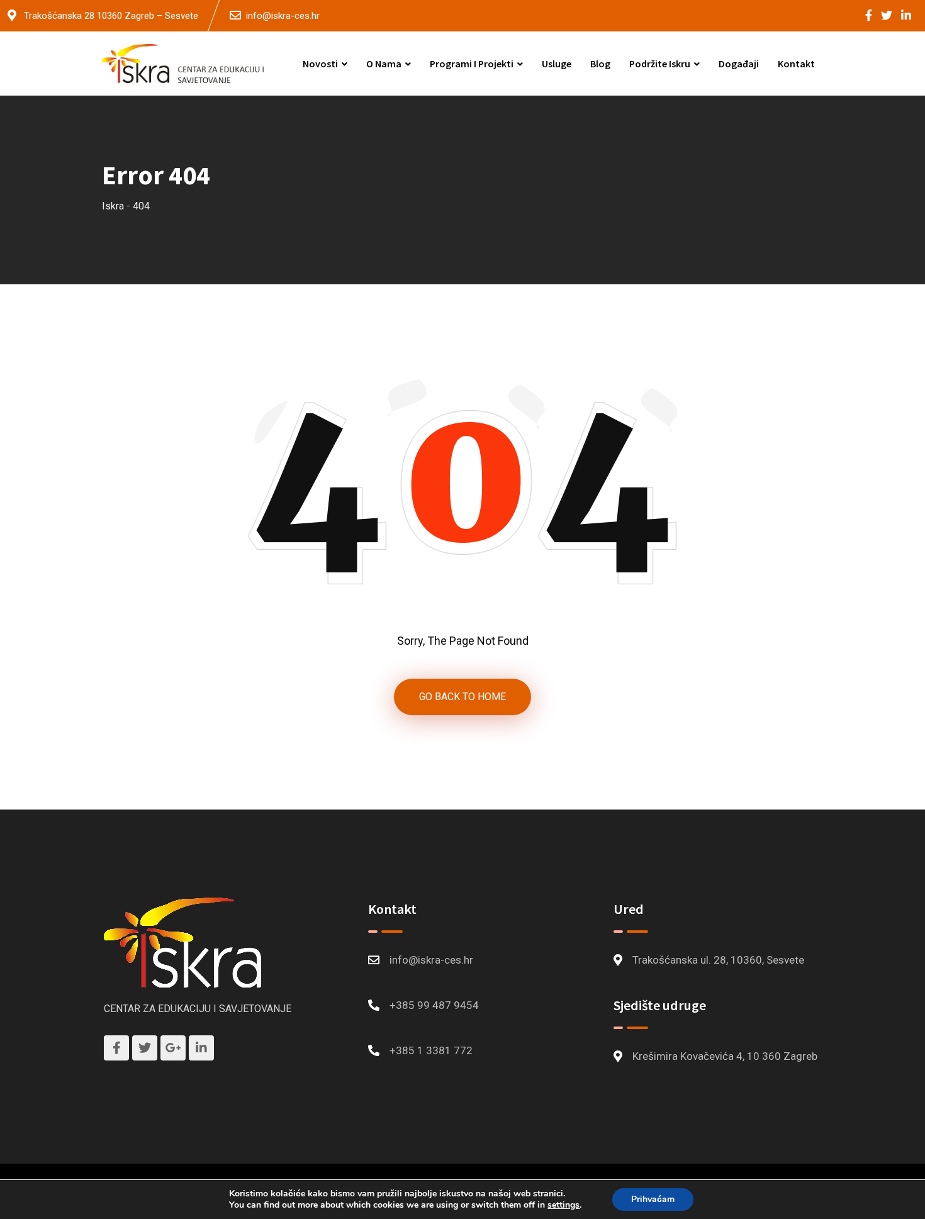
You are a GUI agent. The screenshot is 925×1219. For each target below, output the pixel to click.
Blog (600, 63)
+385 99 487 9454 (434, 1005)
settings (563, 1205)
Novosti (320, 63)
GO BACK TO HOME (462, 697)
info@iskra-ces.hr (283, 15)
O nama (383, 63)
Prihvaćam (653, 1199)
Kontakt (796, 63)
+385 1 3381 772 (431, 1050)
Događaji (739, 63)
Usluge (556, 63)
